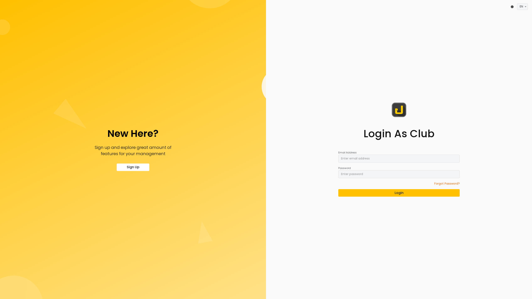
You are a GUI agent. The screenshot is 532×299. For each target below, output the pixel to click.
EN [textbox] (521, 6)
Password (344, 168)
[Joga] (399, 110)
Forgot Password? (447, 183)
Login (399, 192)
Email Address (347, 152)
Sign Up (133, 167)
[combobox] (522, 6)
